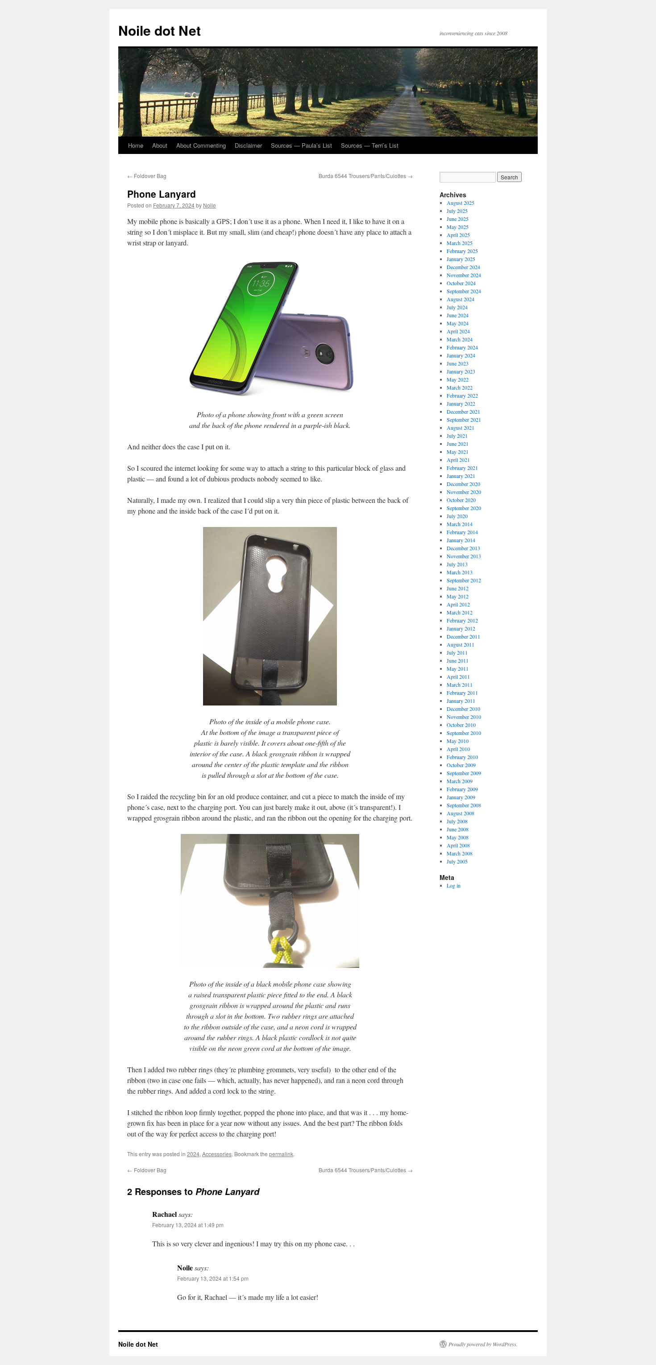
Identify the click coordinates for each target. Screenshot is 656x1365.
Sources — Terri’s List (370, 145)
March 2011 (460, 684)
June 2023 (458, 363)
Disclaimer (248, 145)
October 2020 (461, 499)
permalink (281, 1154)
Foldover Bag (146, 175)
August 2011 (460, 644)
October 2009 (461, 764)
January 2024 (461, 355)
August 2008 (460, 813)
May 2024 (458, 323)
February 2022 (462, 395)
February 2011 (462, 692)
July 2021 (457, 435)
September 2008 (464, 805)
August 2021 (460, 427)
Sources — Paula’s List (301, 145)
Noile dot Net (159, 30)
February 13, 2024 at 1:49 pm (188, 1224)
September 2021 (464, 419)
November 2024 (464, 274)
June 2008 (458, 829)
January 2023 (461, 371)
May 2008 (458, 837)
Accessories (217, 1154)
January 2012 (461, 628)
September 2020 (464, 507)
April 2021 (458, 459)
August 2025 (460, 202)
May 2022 (458, 379)
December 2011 (463, 636)
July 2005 (457, 861)
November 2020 (464, 491)
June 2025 (458, 218)
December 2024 (463, 266)
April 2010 (458, 748)
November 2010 (464, 716)
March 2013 (460, 572)
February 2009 (462, 788)
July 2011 (457, 652)
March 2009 (460, 780)
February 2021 (462, 467)
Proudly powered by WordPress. (483, 1344)
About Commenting (201, 145)
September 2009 (464, 772)
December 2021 (463, 411)
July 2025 (457, 210)
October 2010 (461, 724)
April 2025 (458, 234)
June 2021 (458, 443)
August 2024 (460, 299)
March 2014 (460, 523)
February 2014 (462, 531)
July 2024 (457, 307)
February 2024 (462, 347)
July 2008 (457, 821)
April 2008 (458, 845)
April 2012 (458, 604)
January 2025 (461, 258)
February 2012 (462, 620)
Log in (454, 885)
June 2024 (458, 315)
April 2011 (458, 676)
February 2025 (462, 250)
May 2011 (458, 668)
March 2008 (460, 853)
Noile (209, 205)
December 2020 (463, 483)
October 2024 (461, 282)
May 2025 (458, 226)
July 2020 (457, 515)
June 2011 (458, 660)
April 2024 (458, 331)
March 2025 (460, 242)
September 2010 (464, 732)
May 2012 (458, 596)
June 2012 (458, 588)
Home (135, 145)
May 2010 (458, 740)
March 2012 (460, 612)
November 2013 (464, 556)
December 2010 (463, 708)
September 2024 (464, 291)
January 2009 (461, 797)
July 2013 (457, 564)
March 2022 (460, 387)
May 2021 (458, 451)
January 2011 (461, 700)
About (159, 145)
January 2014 (461, 540)
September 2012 (464, 580)
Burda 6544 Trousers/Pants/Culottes (366, 175)
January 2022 (461, 403)
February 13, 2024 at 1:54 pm (213, 1278)
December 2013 (463, 548)
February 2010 (462, 756)
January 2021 (461, 475)
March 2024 (460, 339)
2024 (193, 1154)
